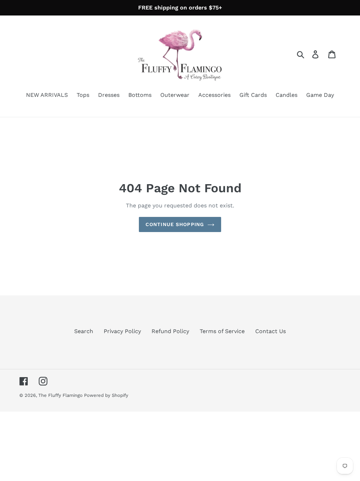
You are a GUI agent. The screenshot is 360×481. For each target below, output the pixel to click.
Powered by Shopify (106, 395)
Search (83, 331)
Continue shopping (175, 224)
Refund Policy (170, 331)
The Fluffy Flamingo (61, 395)
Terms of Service (222, 331)
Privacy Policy (122, 331)
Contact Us (270, 331)
